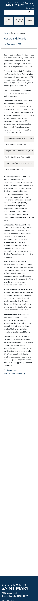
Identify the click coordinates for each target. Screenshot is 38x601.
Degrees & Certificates (19, 21)
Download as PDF (14, 44)
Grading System (12, 370)
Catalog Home (9, 21)
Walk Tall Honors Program (13, 373)
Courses (29, 20)
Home (6, 33)
